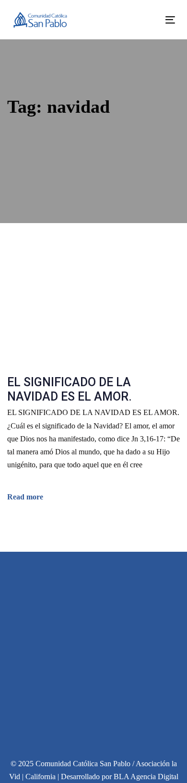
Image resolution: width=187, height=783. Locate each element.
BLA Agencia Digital (146, 776)
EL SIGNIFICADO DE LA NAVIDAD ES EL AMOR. (69, 389)
